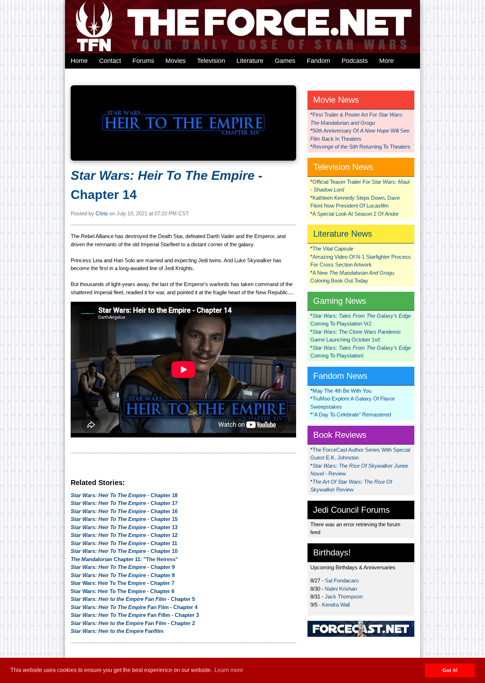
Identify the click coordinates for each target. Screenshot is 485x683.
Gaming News (339, 301)
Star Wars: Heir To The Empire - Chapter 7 (122, 583)
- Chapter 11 (124, 543)
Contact (110, 60)
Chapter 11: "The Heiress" (124, 559)
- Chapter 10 (124, 551)
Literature (249, 60)
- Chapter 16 (124, 511)
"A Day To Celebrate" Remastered (351, 415)
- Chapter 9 (123, 567)
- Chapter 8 (123, 575)
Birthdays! (332, 552)
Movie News (336, 99)
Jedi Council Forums (351, 510)
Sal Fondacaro (342, 580)
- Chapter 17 (124, 503)
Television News (343, 167)
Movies (175, 60)
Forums (143, 60)
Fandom (318, 60)
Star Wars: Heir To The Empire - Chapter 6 (122, 591)
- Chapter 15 (124, 519)
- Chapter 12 (124, 535)
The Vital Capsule (332, 249)
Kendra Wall (336, 605)
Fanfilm (117, 631)
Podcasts (355, 60)
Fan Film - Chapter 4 (134, 607)
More (386, 60)
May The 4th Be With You (341, 391)
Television (211, 60)
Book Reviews (339, 435)
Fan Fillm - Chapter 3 (135, 615)
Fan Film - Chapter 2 (133, 623)
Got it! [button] (450, 670)
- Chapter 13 (124, 527)
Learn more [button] (228, 670)
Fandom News (340, 376)
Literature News (342, 233)
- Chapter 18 (124, 495)
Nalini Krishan (341, 589)
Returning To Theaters (361, 147)
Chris (102, 213)
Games (285, 60)
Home (79, 60)
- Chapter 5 (133, 599)
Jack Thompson (344, 596)
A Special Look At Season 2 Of (355, 214)
